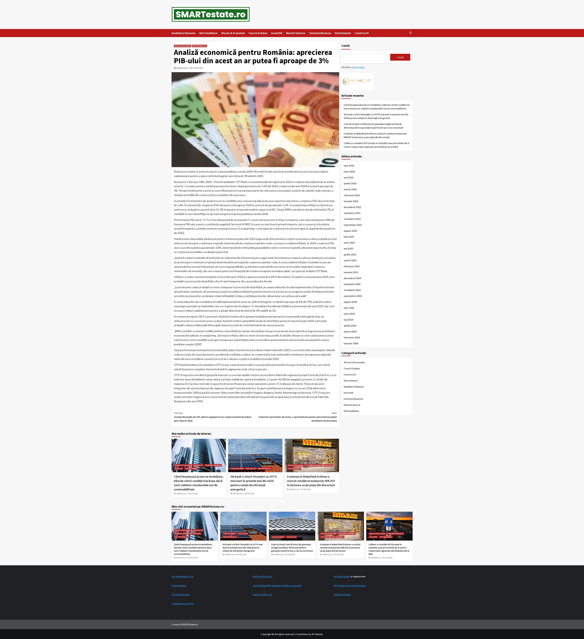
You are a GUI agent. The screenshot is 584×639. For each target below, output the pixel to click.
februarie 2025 (352, 266)
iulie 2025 (349, 236)
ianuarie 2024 (351, 343)
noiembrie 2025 (352, 213)
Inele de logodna (342, 594)
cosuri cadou (357, 67)
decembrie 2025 (352, 207)
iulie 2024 (349, 307)
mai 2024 (348, 319)
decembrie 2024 (352, 278)
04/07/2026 (250, 494)
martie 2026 (350, 189)
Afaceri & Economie (233, 33)
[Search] (411, 33)
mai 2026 (348, 177)
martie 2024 (350, 331)
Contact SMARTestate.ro (185, 624)
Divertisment (343, 33)
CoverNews (302, 634)
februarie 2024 (352, 337)
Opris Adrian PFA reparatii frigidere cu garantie (277, 585)
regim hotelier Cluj (262, 594)
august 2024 (350, 302)
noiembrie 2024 (352, 284)
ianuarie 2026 (351, 201)
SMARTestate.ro (183, 68)
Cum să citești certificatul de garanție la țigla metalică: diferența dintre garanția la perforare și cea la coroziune (374, 126)
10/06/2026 (291, 554)
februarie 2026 (352, 195)
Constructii (362, 33)
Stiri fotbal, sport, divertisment (350, 585)
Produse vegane (342, 576)
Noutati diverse (295, 33)
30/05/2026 (307, 489)
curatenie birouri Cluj (182, 603)
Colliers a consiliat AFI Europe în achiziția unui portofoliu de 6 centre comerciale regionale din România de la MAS (376, 145)
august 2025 (350, 230)
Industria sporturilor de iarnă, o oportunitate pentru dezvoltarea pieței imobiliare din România (298, 416)
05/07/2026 (194, 494)
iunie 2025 (349, 242)
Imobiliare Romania (183, 33)
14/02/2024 (198, 68)
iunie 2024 (349, 313)
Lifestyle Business (320, 33)
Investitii (276, 33)
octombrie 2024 (352, 290)
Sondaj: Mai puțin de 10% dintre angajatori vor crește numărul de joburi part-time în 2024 (212, 416)
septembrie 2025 (353, 224)
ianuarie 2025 (351, 272)
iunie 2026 (349, 171)
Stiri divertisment (180, 594)
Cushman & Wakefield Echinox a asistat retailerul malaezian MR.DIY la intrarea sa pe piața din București (311, 481)
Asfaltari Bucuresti (262, 576)
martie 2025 (350, 260)
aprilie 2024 (350, 325)
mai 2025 (348, 248)
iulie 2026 (349, 165)
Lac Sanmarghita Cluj (182, 576)
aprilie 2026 (350, 183)
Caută (345, 45)
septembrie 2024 (353, 296)
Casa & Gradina (258, 33)
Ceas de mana (179, 585)
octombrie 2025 (352, 219)
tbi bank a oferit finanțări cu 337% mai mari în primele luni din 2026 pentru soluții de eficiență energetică (376, 116)
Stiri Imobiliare (208, 33)
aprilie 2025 (350, 254)
